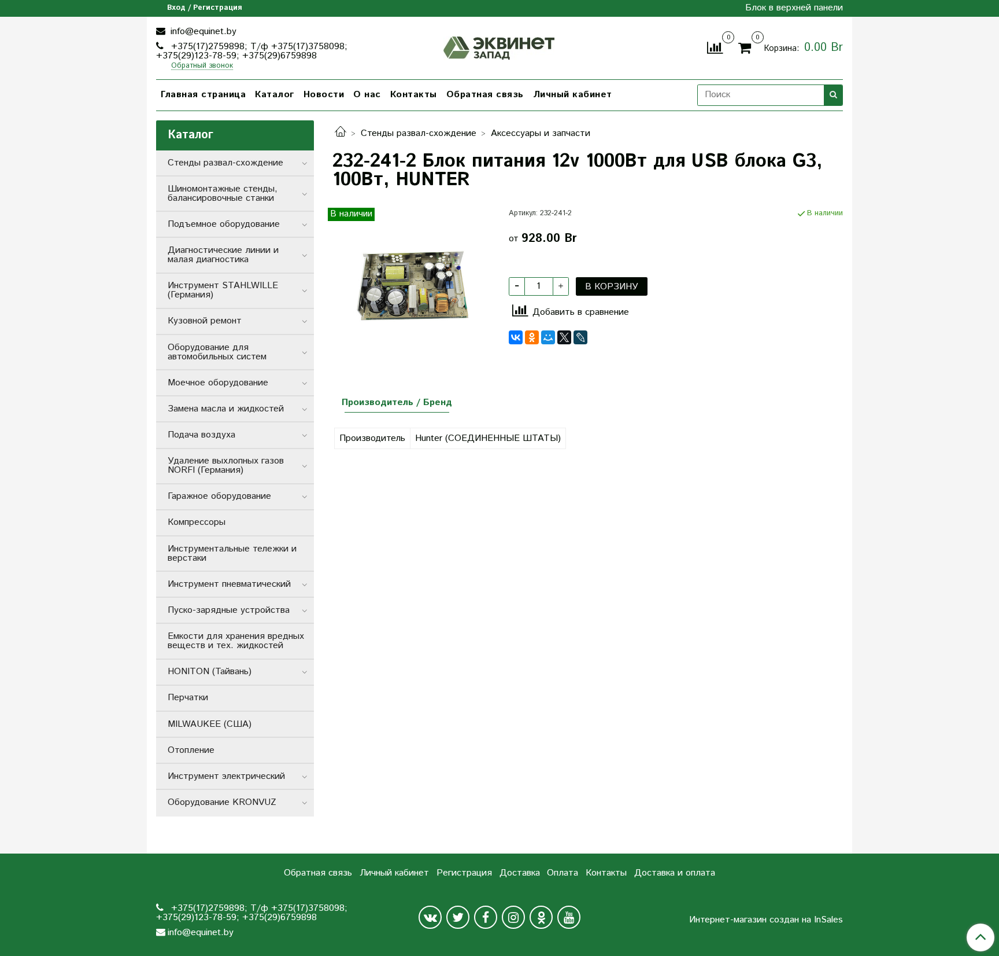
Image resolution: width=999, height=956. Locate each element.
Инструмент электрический (226, 776)
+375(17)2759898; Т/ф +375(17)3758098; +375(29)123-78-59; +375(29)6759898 (251, 51)
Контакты (413, 94)
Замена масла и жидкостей (226, 409)
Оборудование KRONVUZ (222, 802)
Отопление (191, 750)
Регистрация (464, 873)
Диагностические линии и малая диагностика (223, 255)
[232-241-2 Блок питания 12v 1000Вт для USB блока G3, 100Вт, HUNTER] (411, 286)
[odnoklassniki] (541, 917)
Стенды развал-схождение (418, 133)
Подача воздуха (201, 435)
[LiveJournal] (580, 337)
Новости (324, 94)
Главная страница (203, 94)
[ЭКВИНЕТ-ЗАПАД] (499, 46)
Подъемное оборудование (224, 224)
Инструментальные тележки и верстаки (232, 553)
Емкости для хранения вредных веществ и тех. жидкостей (236, 641)
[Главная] (340, 133)
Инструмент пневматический (229, 584)
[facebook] (485, 917)
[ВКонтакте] (516, 337)
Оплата (562, 873)
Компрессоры (196, 522)
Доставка (520, 873)
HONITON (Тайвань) (209, 671)
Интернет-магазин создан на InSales (766, 920)
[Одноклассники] (532, 337)
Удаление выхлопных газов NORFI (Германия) (226, 465)
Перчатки (188, 697)
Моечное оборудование (218, 382)
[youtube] (568, 917)
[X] (564, 337)
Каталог (274, 94)
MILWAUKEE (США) (209, 724)
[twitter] (457, 917)
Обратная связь (485, 94)
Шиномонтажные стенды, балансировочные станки (223, 193)
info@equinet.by (202, 31)
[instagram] (513, 917)
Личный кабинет (572, 94)
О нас (367, 94)
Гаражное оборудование (219, 496)
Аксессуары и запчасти (540, 133)
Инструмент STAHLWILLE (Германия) (223, 290)
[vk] (430, 917)
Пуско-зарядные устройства (229, 610)
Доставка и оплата (674, 873)
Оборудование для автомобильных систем (217, 352)
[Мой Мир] (548, 337)
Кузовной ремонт (205, 321)
